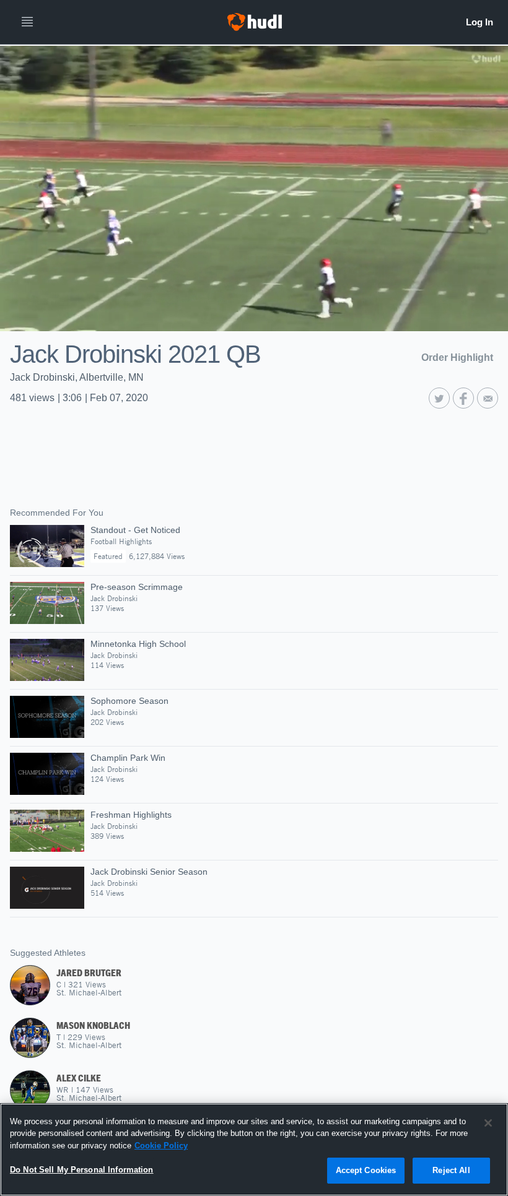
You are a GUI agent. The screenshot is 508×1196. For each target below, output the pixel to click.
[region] (254, 1149)
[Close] (488, 1123)
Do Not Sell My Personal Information (82, 1169)
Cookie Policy (161, 1145)
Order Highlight (457, 357)
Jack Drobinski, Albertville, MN (77, 377)
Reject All (451, 1170)
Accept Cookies (366, 1170)
